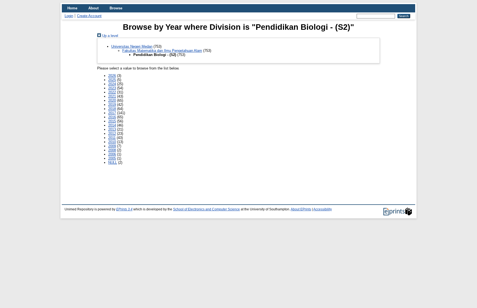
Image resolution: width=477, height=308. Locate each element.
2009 (112, 146)
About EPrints (301, 209)
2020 (112, 100)
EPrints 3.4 (124, 209)
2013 (112, 129)
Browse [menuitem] (116, 8)
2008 (112, 150)
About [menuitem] (93, 8)
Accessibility (322, 209)
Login (69, 16)
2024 (112, 84)
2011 (112, 138)
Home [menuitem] (72, 8)
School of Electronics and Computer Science (206, 209)
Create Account (89, 16)
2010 (112, 142)
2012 (112, 134)
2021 (112, 96)
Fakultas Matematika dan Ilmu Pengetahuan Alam (162, 51)
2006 (112, 154)
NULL (112, 162)
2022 (112, 92)
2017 (112, 113)
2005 (112, 158)
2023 (112, 88)
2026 (112, 76)
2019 (112, 105)
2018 (112, 109)
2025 (112, 80)
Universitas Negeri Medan (131, 46)
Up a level (109, 36)
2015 (112, 121)
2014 (112, 125)
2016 (112, 117)
